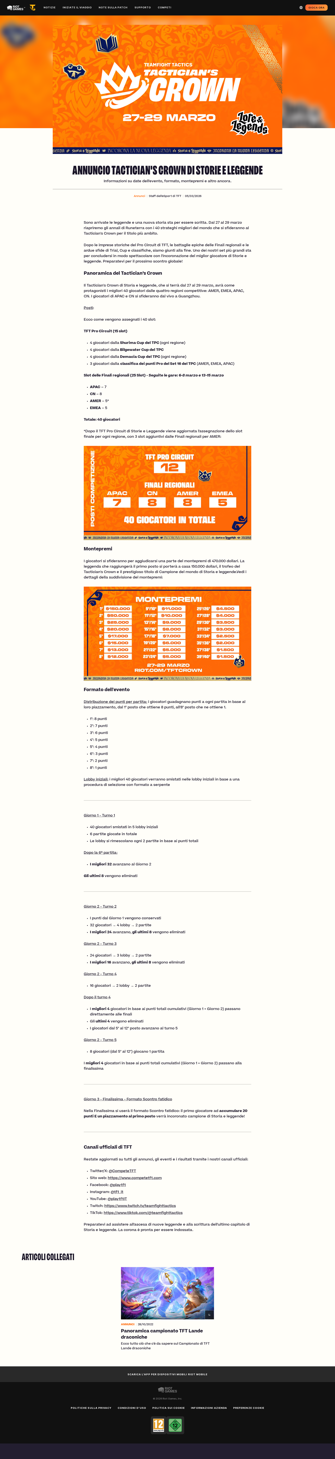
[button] (139, 196)
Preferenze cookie (248, 1407)
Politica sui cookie (168, 1407)
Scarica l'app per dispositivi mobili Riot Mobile (167, 1374)
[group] (167, 1309)
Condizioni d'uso (132, 1407)
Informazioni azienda (209, 1407)
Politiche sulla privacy (91, 1407)
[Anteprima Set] (33, 7)
